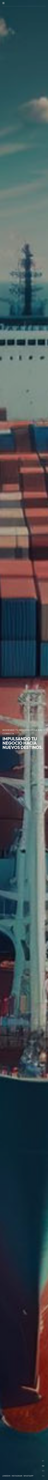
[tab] (43, 1461)
